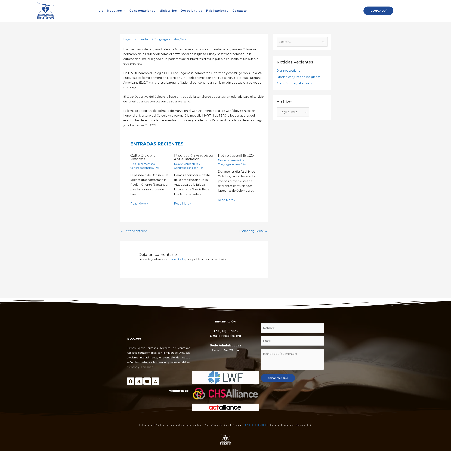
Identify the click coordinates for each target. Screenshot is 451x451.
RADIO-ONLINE (256, 425)
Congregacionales (166, 39)
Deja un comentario (137, 39)
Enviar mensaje (278, 378)
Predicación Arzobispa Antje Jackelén (193, 157)
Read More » (139, 203)
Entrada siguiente (253, 231)
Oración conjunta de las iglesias (298, 77)
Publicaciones (217, 10)
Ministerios (168, 10)
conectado (177, 259)
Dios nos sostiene (288, 70)
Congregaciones (142, 10)
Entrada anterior (133, 231)
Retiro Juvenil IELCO (236, 155)
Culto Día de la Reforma (142, 157)
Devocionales (191, 10)
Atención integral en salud (295, 83)
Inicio (99, 10)
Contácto (240, 10)
